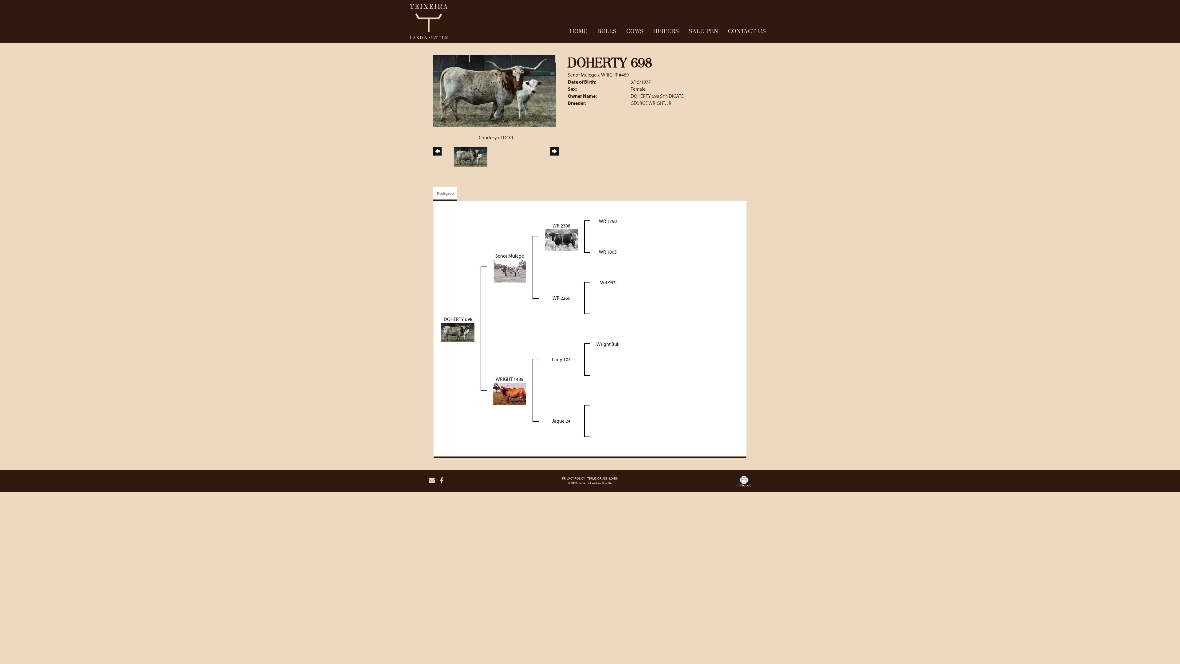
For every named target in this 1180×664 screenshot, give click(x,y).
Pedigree (445, 193)
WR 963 (608, 282)
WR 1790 (608, 221)
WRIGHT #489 (615, 75)
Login (613, 478)
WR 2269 (561, 298)
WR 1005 (608, 252)
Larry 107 (561, 359)
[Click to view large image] (494, 90)
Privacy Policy (573, 478)
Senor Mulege (582, 75)
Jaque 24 (561, 421)
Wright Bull (608, 344)
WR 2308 (561, 226)
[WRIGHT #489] (509, 393)
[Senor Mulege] (509, 270)
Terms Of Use (597, 478)
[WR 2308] (561, 239)
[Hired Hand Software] (744, 483)
